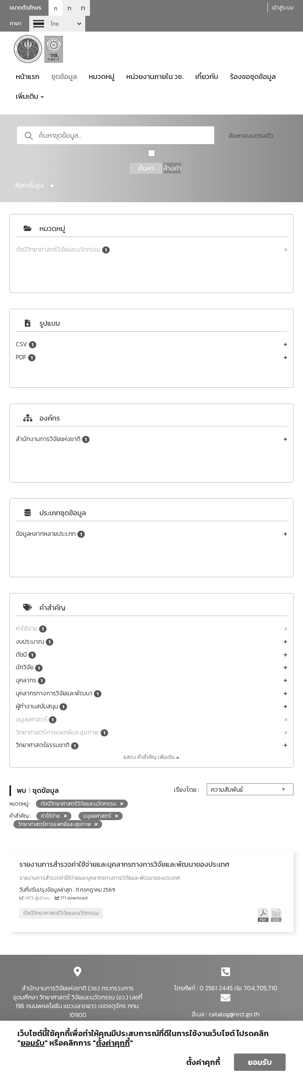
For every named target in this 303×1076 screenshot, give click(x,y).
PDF (24, 357)
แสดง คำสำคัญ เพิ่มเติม (149, 757)
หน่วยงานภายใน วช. (154, 76)
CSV (25, 344)
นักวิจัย (28, 667)
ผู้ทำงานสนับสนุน (40, 706)
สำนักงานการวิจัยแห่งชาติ (51, 438)
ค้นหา (146, 168)
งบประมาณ (33, 641)
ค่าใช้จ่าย (30, 628)
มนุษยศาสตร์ (35, 719)
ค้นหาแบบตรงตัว (251, 135)
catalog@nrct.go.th (234, 1014)
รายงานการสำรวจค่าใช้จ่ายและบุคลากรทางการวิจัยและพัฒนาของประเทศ (124, 864)
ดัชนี (24, 654)
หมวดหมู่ (101, 76)
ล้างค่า (172, 168)
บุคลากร (29, 680)
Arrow (57, 24)
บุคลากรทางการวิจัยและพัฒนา (57, 693)
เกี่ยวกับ (206, 76)
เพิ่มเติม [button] (28, 96)
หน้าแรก (27, 76)
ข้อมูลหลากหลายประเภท (49, 533)
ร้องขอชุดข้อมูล (253, 76)
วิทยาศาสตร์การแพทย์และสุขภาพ (60, 732)
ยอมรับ (260, 1062)
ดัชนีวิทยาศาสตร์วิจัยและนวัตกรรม (61, 249)
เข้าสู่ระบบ (283, 8)
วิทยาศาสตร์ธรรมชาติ (46, 744)
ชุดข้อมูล (64, 76)
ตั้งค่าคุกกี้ (203, 1062)
